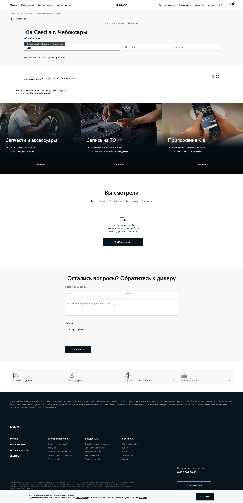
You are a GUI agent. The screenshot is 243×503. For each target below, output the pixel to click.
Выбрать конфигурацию (59, 451)
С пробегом (118, 23)
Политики (143, 498)
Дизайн (125, 448)
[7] (231, 5)
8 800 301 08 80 (187, 472)
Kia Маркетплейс (25, 13)
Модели (14, 438)
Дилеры (15, 456)
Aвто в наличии (19, 450)
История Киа (128, 451)
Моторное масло (93, 451)
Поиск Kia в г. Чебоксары (44, 13)
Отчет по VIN (54, 459)
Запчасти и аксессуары (96, 448)
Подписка (133, 23)
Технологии (127, 455)
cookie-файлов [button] (82, 498)
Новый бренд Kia (130, 444)
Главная (13, 13)
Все (106, 23)
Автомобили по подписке (60, 455)
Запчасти (147, 201)
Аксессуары (132, 201)
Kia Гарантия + (92, 455)
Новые (102, 201)
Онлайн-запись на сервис (97, 444)
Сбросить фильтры (40, 93)
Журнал (126, 459)
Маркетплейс (18, 444)
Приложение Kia (92, 459)
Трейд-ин (52, 448)
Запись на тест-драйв (58, 444)
